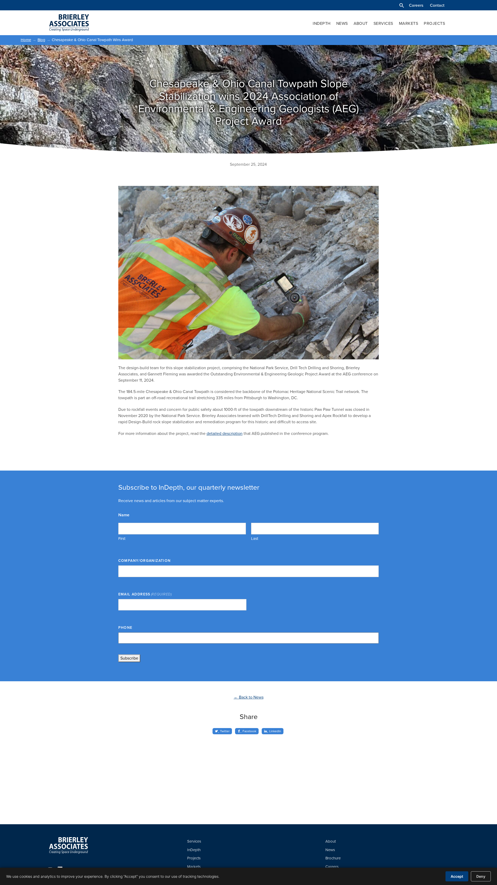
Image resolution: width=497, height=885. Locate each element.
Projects (434, 23)
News (342, 23)
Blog (41, 39)
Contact (437, 5)
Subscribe (129, 658)
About (361, 23)
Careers (416, 5)
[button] (402, 5)
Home (26, 39)
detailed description (225, 433)
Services (383, 23)
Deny (480, 876)
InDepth (321, 23)
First (121, 538)
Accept (457, 876)
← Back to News (249, 697)
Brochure (333, 858)
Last (254, 538)
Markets (408, 23)
